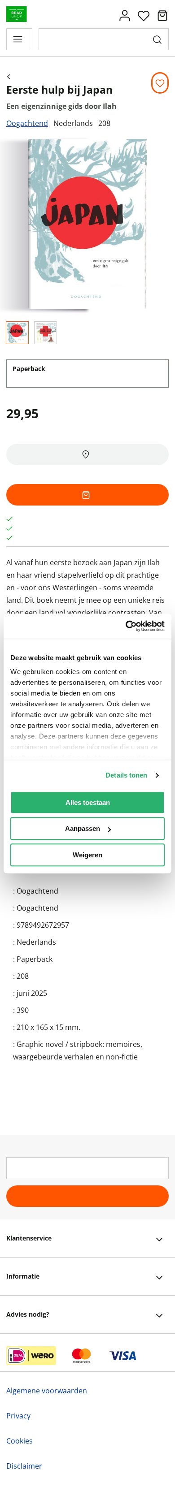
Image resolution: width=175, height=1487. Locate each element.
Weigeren (87, 855)
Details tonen (126, 775)
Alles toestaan (88, 802)
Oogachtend (27, 123)
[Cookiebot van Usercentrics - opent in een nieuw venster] (126, 626)
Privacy (18, 1416)
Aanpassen (82, 828)
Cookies (19, 1441)
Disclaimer (24, 1466)
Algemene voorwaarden (46, 1391)
